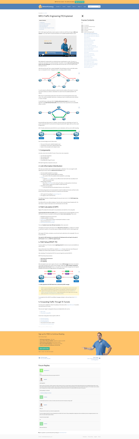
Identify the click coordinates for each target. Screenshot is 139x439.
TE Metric (42, 177)
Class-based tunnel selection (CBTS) (47, 324)
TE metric (49, 178)
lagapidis (45, 379)
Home (44, 13)
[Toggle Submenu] (82, 25)
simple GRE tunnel (70, 304)
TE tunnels (53, 220)
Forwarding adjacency (45, 321)
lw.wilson (45, 397)
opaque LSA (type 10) (57, 194)
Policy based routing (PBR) (45, 313)
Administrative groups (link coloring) (47, 222)
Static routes (43, 311)
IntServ (60, 249)
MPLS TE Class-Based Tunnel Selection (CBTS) (55, 293)
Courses (57, 6)
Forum (64, 6)
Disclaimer (85, 436)
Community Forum (62, 432)
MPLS (46, 13)
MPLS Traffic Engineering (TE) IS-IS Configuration (92, 358)
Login (85, 6)
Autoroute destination (45, 319)
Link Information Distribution (45, 23)
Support (69, 6)
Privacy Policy (90, 436)
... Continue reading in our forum (45, 392)
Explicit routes (43, 219)
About (79, 6)
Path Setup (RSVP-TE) (44, 26)
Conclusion (42, 29)
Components (42, 22)
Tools (74, 6)
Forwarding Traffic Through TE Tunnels (47, 27)
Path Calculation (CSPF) (44, 25)
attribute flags (50, 183)
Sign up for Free (44, 348)
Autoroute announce (44, 318)
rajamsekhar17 (46, 370)
